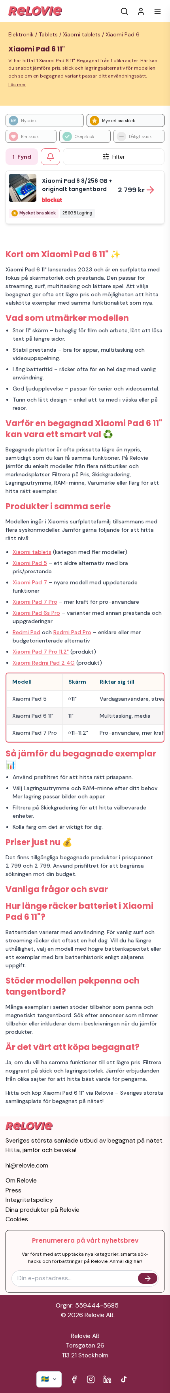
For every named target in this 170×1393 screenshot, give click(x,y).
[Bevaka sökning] (50, 156)
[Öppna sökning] (124, 11)
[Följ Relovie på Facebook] (74, 1379)
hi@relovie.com (27, 1165)
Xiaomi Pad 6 (123, 34)
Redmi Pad (26, 632)
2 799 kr (131, 190)
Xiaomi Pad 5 (30, 563)
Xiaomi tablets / (84, 34)
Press (13, 1190)
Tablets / (51, 34)
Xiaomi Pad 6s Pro (36, 612)
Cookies (17, 1219)
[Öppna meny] (157, 11)
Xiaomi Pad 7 (30, 582)
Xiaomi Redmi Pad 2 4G (44, 662)
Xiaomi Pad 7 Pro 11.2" (41, 651)
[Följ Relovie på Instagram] (91, 1379)
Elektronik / (23, 34)
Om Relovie (21, 1180)
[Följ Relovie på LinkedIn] (107, 1379)
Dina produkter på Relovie (42, 1209)
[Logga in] (141, 11)
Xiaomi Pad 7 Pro (35, 601)
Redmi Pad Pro (72, 632)
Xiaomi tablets (32, 551)
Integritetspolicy (29, 1200)
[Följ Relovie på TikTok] (124, 1379)
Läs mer (17, 84)
